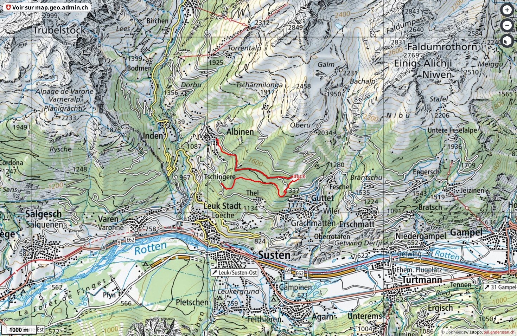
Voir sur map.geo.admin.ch (50, 7)
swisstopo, (473, 332)
